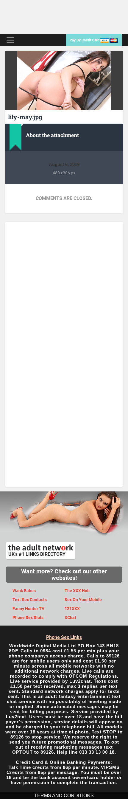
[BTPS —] (36, 17)
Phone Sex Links (64, 637)
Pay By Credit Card (85, 40)
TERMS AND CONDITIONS (64, 795)
